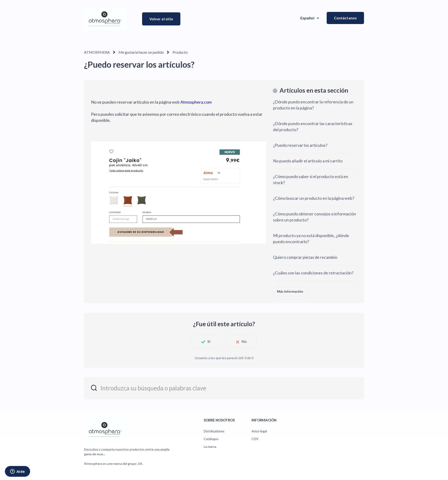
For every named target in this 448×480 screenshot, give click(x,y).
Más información (290, 291)
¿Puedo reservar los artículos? (300, 145)
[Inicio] (105, 18)
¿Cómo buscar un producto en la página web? (313, 198)
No (244, 341)
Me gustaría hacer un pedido (141, 52)
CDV (255, 439)
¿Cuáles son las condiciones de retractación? (313, 272)
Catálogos (211, 439)
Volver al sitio (161, 19)
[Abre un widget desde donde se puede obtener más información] (17, 472)
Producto (180, 52)
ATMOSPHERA (97, 52)
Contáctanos (345, 18)
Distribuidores (214, 431)
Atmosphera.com (196, 102)
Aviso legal (259, 431)
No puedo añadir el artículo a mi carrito (308, 160)
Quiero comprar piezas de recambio (305, 257)
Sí (208, 341)
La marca (210, 446)
